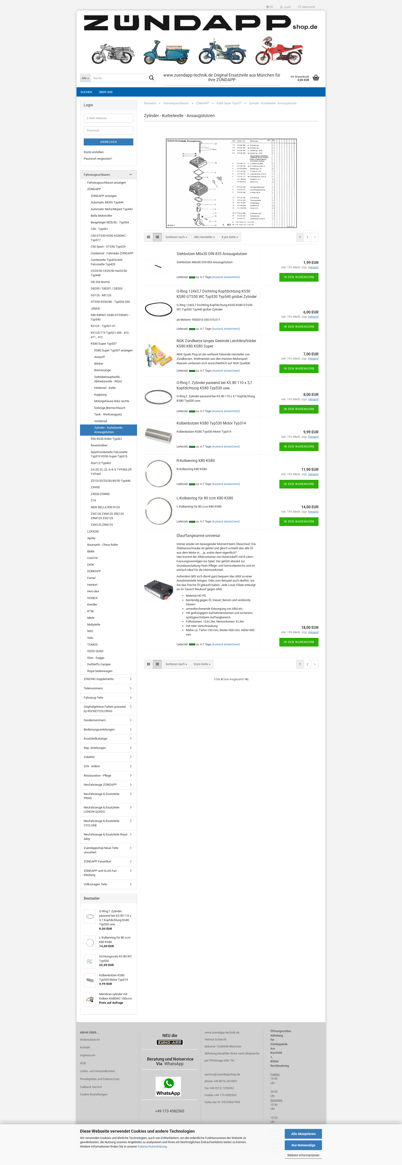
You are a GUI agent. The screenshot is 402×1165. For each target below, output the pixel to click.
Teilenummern (93, 688)
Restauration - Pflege (97, 775)
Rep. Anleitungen (95, 748)
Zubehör (89, 757)
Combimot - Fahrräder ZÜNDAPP (112, 253)
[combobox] (176, 237)
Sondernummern (95, 720)
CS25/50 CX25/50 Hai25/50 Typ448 (109, 273)
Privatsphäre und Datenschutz (100, 1079)
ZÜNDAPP (94, 189)
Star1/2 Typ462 (101, 463)
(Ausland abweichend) (226, 277)
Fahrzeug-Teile (93, 697)
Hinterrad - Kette (105, 388)
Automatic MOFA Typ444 (107, 202)
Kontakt (85, 1047)
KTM (90, 611)
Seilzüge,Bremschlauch (109, 408)
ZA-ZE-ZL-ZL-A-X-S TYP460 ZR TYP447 (111, 472)
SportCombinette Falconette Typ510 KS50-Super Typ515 (109, 454)
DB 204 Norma (100, 282)
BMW (90, 551)
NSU (90, 631)
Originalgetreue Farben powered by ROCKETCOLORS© (105, 709)
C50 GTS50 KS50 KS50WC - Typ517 (109, 238)
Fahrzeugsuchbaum (97, 174)
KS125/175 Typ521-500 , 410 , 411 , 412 (110, 335)
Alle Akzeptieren (303, 1134)
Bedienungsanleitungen (99, 729)
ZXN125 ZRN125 (102, 524)
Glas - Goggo (95, 658)
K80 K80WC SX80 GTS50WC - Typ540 (110, 317)
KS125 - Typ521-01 (103, 326)
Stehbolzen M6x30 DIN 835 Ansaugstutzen (212, 254)
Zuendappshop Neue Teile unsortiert (101, 850)
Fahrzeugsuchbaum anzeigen (106, 182)
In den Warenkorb (299, 277)
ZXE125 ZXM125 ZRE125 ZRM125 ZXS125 (107, 516)
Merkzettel (308, 7)
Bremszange (102, 370)
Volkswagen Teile (95, 884)
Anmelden (108, 142)
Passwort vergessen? (98, 158)
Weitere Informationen (303, 1155)
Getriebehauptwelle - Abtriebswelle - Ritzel (108, 379)
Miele (90, 618)
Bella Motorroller (101, 215)
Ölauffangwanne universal (198, 535)
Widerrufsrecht (90, 1039)
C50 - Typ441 (99, 229)
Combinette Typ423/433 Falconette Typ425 (106, 262)
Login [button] (287, 7)
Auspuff (99, 357)
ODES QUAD (95, 651)
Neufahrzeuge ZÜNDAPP (100, 784)
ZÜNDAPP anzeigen (104, 196)
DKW (90, 564)
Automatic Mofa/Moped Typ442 (112, 209)
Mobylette (93, 624)
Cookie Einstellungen (93, 1094)
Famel (91, 578)
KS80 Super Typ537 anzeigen (113, 350)
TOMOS (92, 644)
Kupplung (100, 394)
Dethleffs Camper (99, 664)
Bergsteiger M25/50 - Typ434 (110, 222)
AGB (83, 1063)
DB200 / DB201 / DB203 (106, 288)
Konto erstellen (94, 152)
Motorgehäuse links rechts (111, 401)
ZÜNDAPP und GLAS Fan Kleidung (100, 873)
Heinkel (92, 584)
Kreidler (92, 604)
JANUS (95, 308)
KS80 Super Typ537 (104, 343)
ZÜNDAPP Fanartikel (97, 861)
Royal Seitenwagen (99, 671)
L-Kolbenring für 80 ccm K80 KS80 (205, 498)
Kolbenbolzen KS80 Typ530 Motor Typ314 (211, 423)
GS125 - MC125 (101, 295)
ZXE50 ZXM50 (100, 494)
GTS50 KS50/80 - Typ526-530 (110, 301)
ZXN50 (95, 487)
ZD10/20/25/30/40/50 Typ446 (111, 480)
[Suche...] (151, 78)
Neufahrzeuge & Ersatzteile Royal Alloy (105, 837)
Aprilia (91, 538)
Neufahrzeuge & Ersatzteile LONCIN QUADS (101, 810)
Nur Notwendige (303, 1145)
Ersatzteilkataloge (95, 738)
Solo (90, 638)
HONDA (92, 598)
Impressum (87, 1055)
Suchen (86, 92)
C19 (93, 500)
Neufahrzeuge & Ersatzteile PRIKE (101, 796)
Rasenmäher (99, 445)
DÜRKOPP (94, 571)
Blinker (98, 363)
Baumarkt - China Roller (102, 544)
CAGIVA (92, 558)
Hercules (93, 591)
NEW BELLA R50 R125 (105, 507)
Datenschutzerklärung (152, 1146)
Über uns (106, 92)
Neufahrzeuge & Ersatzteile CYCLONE (101, 823)
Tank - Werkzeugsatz (108, 414)
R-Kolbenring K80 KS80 (196, 460)
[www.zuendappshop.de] (201, 39)
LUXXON (93, 531)
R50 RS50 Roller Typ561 (106, 439)
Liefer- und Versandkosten (97, 1071)
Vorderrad (100, 421)
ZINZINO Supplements (99, 679)
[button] (270, 6)
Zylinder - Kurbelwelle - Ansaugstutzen (109, 430)
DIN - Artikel (92, 766)
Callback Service (91, 1087)
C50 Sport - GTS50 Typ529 (108, 246)
